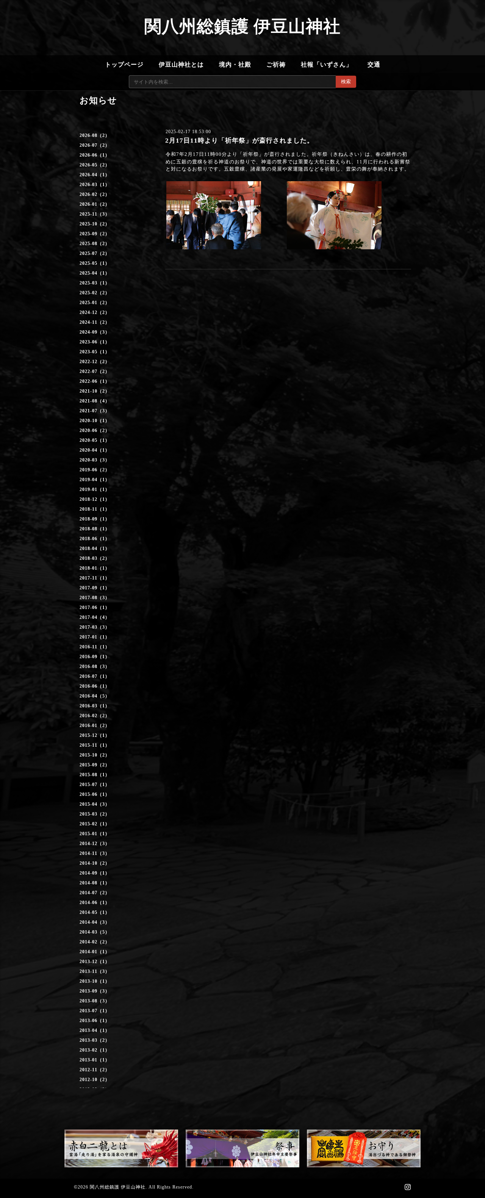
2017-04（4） (95, 617)
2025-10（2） (95, 224)
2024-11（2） (95, 322)
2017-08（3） (95, 597)
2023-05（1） (95, 351)
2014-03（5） (95, 932)
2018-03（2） (95, 558)
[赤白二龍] (121, 1148)
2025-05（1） (95, 263)
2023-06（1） (95, 342)
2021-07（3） (95, 410)
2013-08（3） (95, 1001)
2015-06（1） (95, 794)
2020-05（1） (95, 440)
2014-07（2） (95, 892)
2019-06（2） (95, 469)
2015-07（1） (95, 784)
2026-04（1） (95, 174)
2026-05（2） (95, 165)
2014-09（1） (95, 873)
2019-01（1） (95, 489)
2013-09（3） (95, 991)
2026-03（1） (95, 184)
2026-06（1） (95, 155)
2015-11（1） (95, 745)
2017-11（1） (95, 578)
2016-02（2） (95, 715)
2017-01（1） (95, 637)
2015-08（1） (95, 774)
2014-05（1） (95, 912)
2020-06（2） (95, 430)
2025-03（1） (95, 283)
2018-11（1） (95, 509)
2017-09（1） (95, 587)
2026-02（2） (95, 194)
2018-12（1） (95, 499)
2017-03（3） (95, 627)
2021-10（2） (95, 391)
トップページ (124, 64)
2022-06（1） (95, 381)
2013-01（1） (95, 1060)
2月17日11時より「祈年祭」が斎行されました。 (239, 140)
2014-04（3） (95, 922)
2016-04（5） (95, 696)
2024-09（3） (95, 332)
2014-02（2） (95, 942)
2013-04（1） (95, 1030)
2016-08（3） (95, 666)
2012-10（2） (95, 1079)
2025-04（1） (95, 273)
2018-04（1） (95, 548)
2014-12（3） (95, 843)
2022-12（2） (95, 361)
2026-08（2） (95, 135)
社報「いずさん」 (326, 64)
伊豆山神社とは (181, 64)
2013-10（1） (95, 981)
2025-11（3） (95, 214)
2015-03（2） (95, 814)
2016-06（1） (95, 686)
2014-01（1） (95, 951)
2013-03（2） (95, 1040)
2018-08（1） (95, 528)
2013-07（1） (95, 1010)
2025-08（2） (95, 243)
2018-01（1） (95, 568)
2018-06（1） (95, 538)
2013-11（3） (95, 971)
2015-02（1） (95, 824)
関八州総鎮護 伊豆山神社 (242, 26)
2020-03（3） (95, 460)
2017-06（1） (95, 607)
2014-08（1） (95, 883)
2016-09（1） (95, 656)
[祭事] (242, 1148)
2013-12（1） (95, 961)
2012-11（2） (95, 1069)
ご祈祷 (276, 64)
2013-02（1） (95, 1050)
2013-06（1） (95, 1020)
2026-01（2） (95, 204)
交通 (374, 64)
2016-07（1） (95, 676)
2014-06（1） (95, 902)
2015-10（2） (95, 755)
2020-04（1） (95, 450)
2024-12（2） (95, 312)
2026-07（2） (95, 145)
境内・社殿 (235, 64)
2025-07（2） (95, 253)
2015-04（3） (95, 804)
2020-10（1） (95, 420)
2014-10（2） (95, 863)
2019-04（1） (95, 479)
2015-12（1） (95, 735)
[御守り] (364, 1148)
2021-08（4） (95, 401)
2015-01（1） (95, 833)
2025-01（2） (95, 302)
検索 (346, 81)
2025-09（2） (95, 233)
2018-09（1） (95, 519)
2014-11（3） (95, 853)
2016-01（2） (95, 725)
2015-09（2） (95, 765)
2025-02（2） (95, 292)
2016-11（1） (95, 646)
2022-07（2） (95, 371)
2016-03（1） (95, 706)
